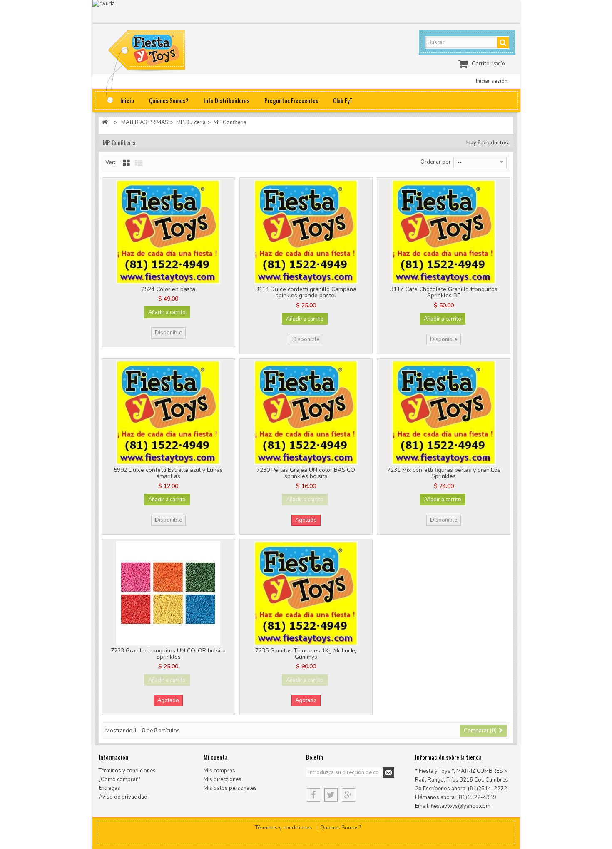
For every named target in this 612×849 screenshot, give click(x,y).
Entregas (109, 788)
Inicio (127, 100)
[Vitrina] (126, 163)
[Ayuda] (306, 12)
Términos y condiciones (127, 770)
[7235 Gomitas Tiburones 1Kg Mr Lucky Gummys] (306, 593)
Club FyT (343, 100)
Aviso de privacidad (123, 797)
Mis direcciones (222, 779)
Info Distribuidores (226, 100)
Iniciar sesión (492, 81)
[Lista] (138, 163)
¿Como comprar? (119, 779)
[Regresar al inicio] (105, 122)
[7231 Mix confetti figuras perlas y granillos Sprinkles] (443, 413)
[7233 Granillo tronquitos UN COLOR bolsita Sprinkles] (168, 593)
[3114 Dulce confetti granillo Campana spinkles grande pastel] (306, 232)
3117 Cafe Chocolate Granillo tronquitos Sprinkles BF (444, 292)
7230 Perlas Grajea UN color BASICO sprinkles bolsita (305, 473)
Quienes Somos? (169, 100)
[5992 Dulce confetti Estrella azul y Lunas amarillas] (168, 413)
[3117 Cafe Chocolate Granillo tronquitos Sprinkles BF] (443, 232)
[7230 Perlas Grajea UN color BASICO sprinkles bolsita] (306, 413)
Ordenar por (435, 162)
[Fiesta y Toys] (156, 52)
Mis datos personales (230, 788)
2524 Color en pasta (168, 289)
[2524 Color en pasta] (168, 232)
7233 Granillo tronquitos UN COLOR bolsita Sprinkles (168, 654)
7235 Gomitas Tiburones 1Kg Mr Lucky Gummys (306, 654)
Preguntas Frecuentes (291, 100)
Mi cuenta (216, 757)
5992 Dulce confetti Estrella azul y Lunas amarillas (168, 473)
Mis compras (219, 770)
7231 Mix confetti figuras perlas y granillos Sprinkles (443, 473)
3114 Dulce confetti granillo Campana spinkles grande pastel (306, 292)
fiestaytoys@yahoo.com (460, 806)
